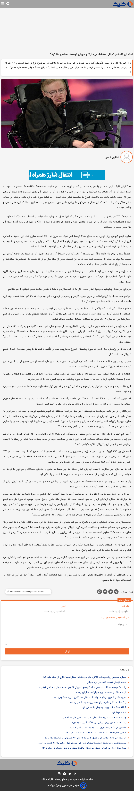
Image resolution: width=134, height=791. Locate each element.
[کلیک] (123, 4)
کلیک (50, 779)
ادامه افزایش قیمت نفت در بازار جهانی (106, 682)
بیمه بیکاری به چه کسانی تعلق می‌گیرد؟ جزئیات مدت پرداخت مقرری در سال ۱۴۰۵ (84, 748)
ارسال (67, 651)
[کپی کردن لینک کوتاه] (27, 592)
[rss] (75, 774)
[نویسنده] (126, 157)
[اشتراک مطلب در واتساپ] (99, 591)
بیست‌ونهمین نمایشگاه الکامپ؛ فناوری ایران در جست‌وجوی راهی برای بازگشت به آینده (82, 743)
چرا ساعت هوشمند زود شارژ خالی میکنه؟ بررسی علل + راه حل (94, 718)
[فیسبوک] (105, 592)
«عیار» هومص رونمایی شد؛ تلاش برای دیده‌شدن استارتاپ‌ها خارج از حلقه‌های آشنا (84, 677)
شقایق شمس (112, 158)
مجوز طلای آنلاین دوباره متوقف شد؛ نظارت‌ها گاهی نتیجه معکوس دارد (90, 697)
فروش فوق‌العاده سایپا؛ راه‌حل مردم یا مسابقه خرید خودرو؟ (96, 733)
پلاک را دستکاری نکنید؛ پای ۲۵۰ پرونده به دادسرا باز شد (98, 702)
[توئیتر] (110, 592)
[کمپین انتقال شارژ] (67, 175)
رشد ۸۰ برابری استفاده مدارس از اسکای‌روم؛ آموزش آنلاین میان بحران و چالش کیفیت (82, 687)
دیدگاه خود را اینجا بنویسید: (115, 617)
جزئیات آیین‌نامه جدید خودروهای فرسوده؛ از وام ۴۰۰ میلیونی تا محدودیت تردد (85, 738)
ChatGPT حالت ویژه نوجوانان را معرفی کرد (104, 707)
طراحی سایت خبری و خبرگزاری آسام (63, 785)
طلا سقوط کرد (119, 712)
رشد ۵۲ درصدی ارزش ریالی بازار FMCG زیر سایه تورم (99, 723)
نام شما (125, 606)
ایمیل (63, 606)
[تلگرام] (116, 592)
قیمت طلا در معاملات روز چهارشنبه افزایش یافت (101, 692)
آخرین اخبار (125, 670)
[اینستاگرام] (59, 774)
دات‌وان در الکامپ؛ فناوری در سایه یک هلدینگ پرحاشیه (98, 728)
